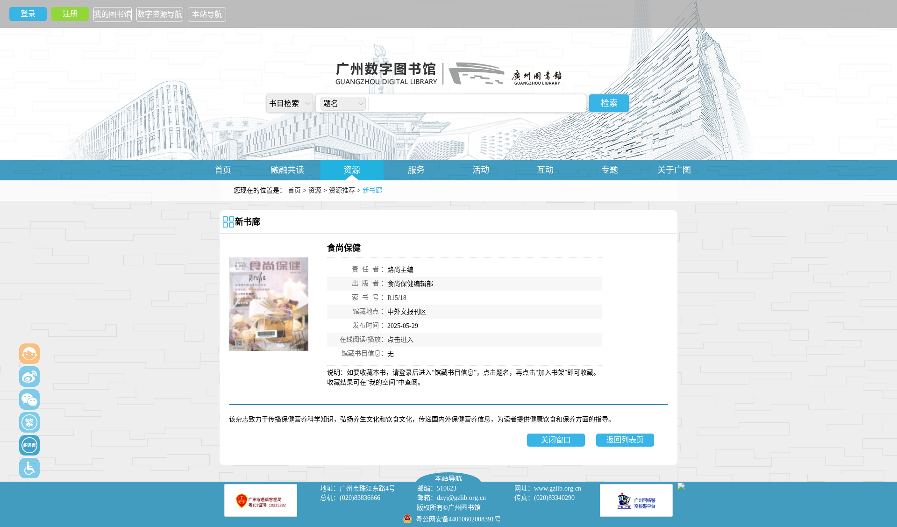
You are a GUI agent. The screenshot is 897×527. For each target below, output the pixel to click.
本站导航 (207, 14)
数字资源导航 (159, 14)
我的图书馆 (112, 14)
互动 (545, 170)
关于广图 (674, 170)
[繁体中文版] (29, 422)
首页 (222, 170)
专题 (609, 170)
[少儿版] (29, 353)
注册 (70, 14)
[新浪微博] (29, 376)
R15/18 (396, 297)
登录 (28, 14)
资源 (351, 170)
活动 (480, 170)
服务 (416, 170)
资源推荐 (342, 190)
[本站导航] (448, 475)
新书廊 (247, 222)
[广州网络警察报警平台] (636, 500)
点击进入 (400, 339)
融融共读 (287, 170)
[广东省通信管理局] (260, 500)
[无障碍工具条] (29, 468)
